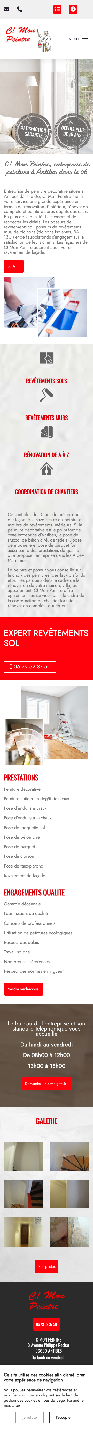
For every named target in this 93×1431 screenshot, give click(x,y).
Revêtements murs (46, 417)
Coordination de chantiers (46, 491)
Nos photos (47, 1266)
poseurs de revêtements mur (42, 229)
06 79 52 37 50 (32, 666)
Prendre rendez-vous (23, 989)
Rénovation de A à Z (46, 455)
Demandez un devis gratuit (46, 1083)
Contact (13, 266)
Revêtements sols (46, 381)
